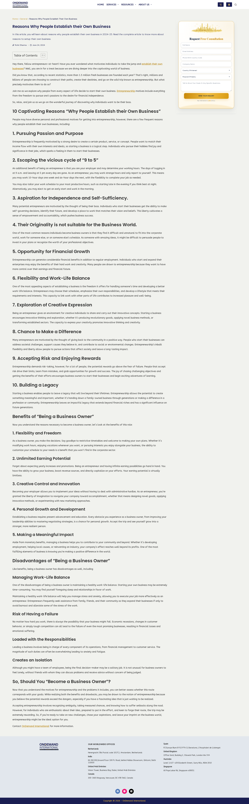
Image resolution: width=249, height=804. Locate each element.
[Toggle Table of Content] (42, 55)
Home (100, 4)
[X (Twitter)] (131, 791)
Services (111, 4)
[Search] (236, 5)
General (23, 18)
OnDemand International (35, 726)
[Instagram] (124, 791)
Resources (127, 4)
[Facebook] (117, 791)
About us (144, 4)
